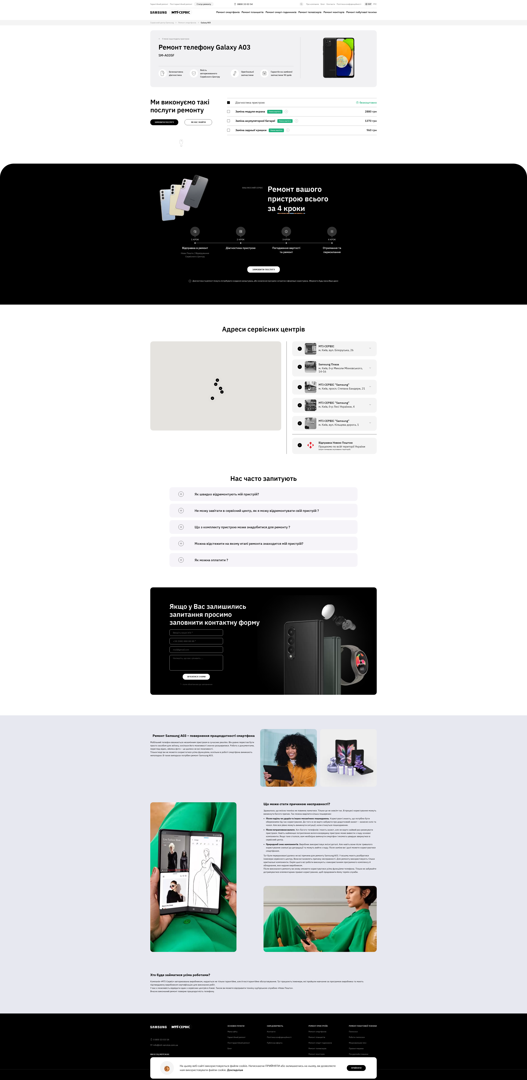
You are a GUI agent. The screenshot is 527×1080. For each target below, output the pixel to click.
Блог (323, 4)
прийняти (356, 1068)
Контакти (330, 4)
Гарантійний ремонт (159, 4)
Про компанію (312, 4)
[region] (302, 116)
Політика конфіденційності (349, 4)
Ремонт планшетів (253, 12)
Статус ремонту (204, 4)
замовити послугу (164, 122)
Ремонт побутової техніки (361, 12)
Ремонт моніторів (333, 12)
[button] (215, 384)
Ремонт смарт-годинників (281, 12)
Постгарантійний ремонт (181, 4)
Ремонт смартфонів (228, 12)
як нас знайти (198, 122)
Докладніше (235, 1070)
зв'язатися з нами (196, 676)
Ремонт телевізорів (309, 12)
